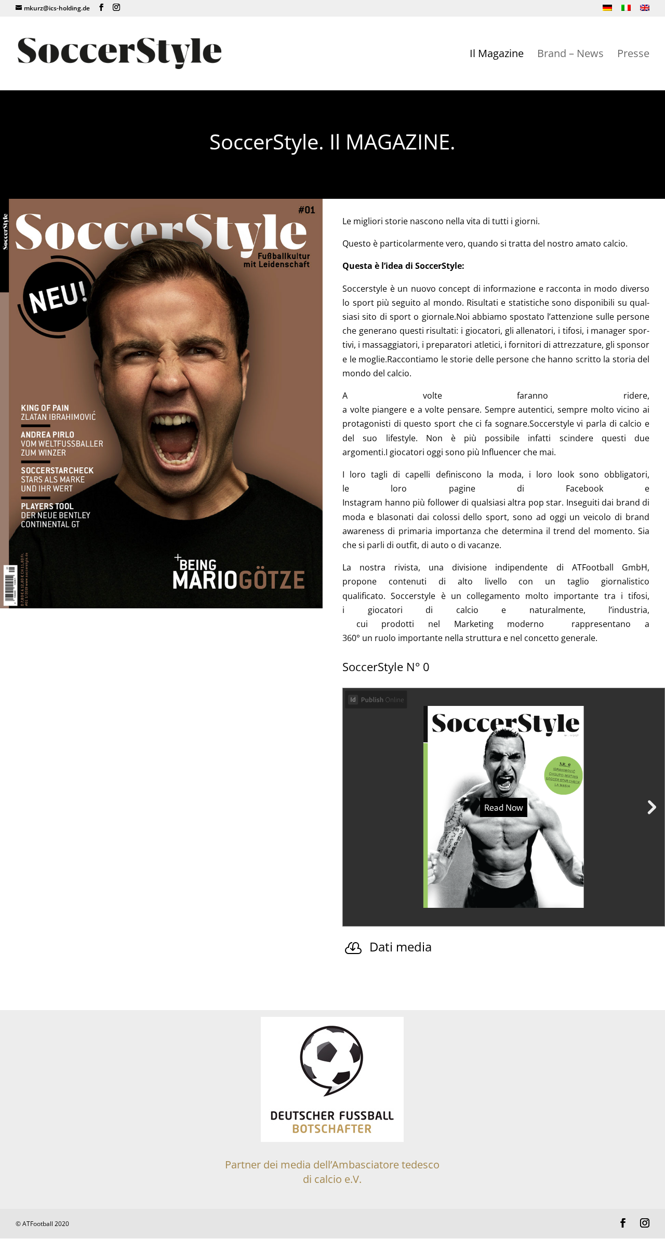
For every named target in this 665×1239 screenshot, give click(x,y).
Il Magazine (497, 55)
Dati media (400, 946)
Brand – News (570, 55)
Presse (633, 55)
